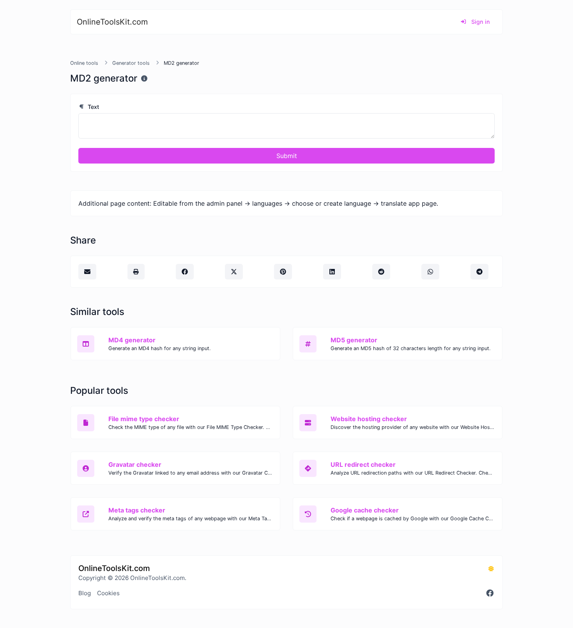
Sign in (480, 21)
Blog (84, 593)
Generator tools (131, 63)
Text (92, 106)
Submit (286, 156)
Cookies (108, 593)
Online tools (84, 63)
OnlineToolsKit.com (112, 22)
